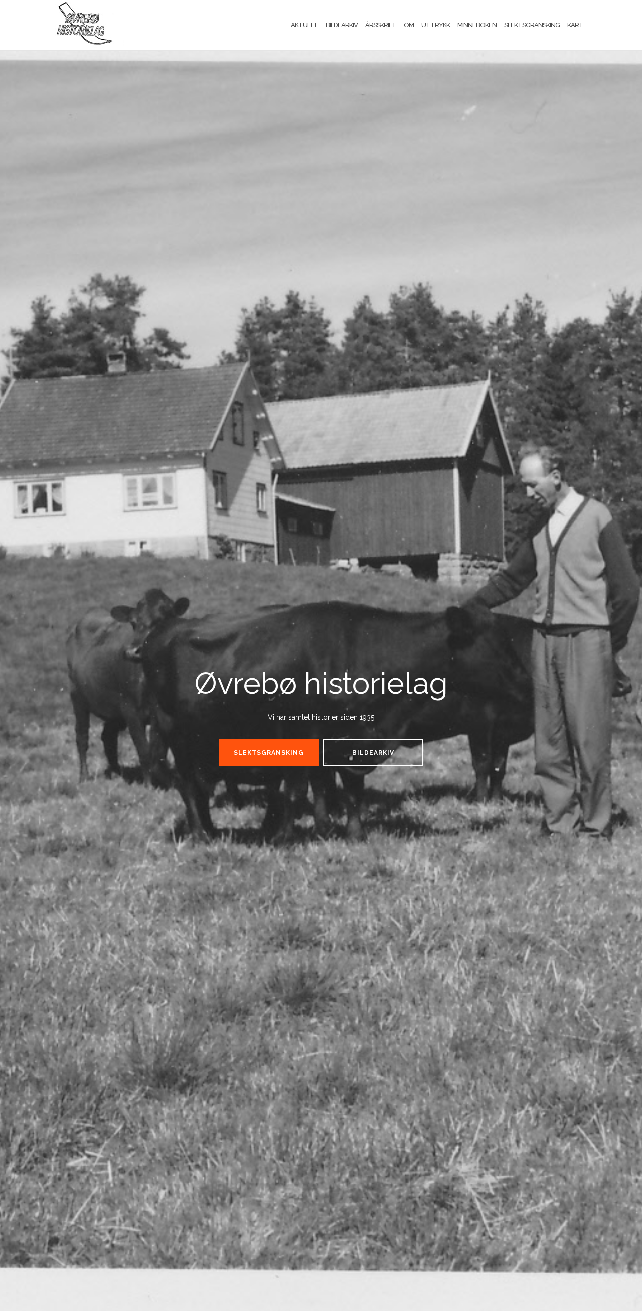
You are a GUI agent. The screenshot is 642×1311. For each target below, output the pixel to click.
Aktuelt (304, 25)
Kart (575, 25)
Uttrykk (435, 25)
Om (409, 25)
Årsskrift (380, 25)
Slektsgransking (532, 25)
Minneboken (477, 25)
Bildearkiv (342, 25)
